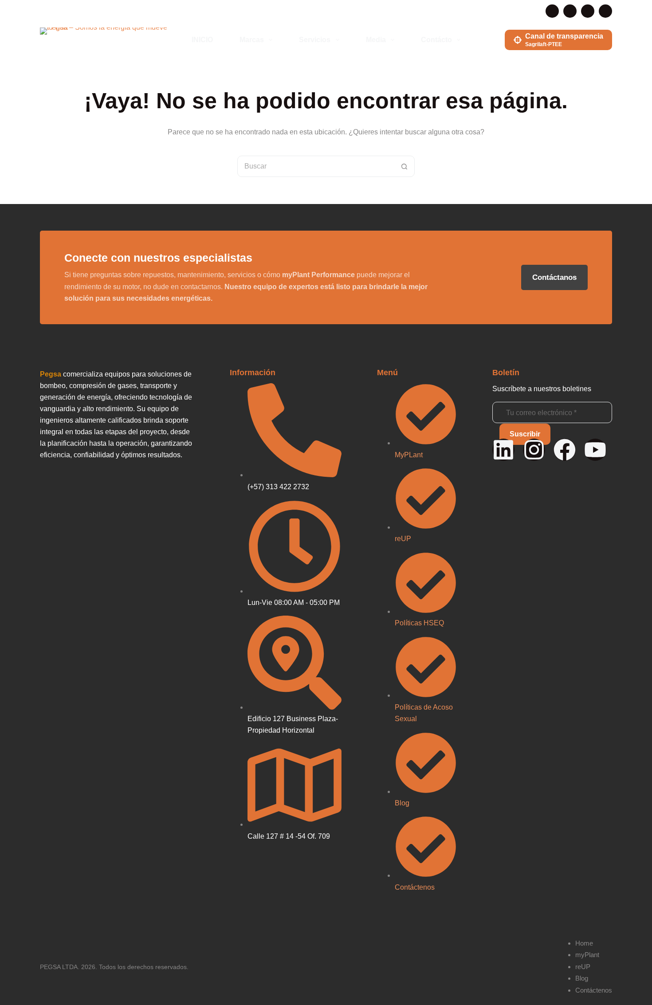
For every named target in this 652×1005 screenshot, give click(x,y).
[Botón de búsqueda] (404, 166)
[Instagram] (587, 11)
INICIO (202, 39)
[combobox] (316, 166)
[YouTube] (605, 11)
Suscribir (525, 434)
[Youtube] (595, 450)
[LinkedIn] (552, 11)
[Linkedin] (503, 450)
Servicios (314, 39)
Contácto (436, 39)
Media (376, 39)
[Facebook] (570, 11)
